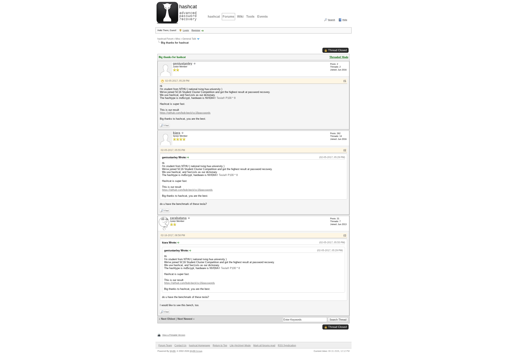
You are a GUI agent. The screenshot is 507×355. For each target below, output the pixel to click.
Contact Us (180, 345)
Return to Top (220, 345)
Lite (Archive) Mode (240, 345)
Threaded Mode (338, 57)
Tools (250, 16)
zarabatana (178, 218)
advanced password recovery (187, 12)
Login (186, 30)
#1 (344, 80)
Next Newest (184, 318)
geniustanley (182, 63)
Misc (177, 38)
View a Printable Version (173, 335)
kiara (176, 133)
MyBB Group (196, 351)
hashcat (214, 16)
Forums (228, 16)
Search (331, 20)
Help (344, 20)
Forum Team (165, 345)
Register (196, 30)
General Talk (189, 38)
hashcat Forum (165, 38)
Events (262, 16)
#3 (344, 235)
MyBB (172, 351)
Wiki (240, 16)
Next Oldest (168, 318)
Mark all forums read (264, 345)
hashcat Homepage (199, 345)
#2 (344, 150)
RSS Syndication (287, 345)
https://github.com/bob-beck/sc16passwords (185, 112)
